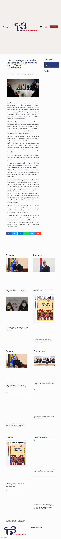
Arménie (11, 74)
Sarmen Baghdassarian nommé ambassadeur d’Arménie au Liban (43, 289)
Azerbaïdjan (17, 74)
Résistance (48, 64)
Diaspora (37, 254)
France (9, 436)
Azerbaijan (39, 351)
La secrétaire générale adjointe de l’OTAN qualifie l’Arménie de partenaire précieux (44, 470)
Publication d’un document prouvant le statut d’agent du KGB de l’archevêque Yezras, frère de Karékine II (17, 329)
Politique (24, 74)
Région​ (9, 351)
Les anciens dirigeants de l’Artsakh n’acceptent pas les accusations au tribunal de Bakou (44, 383)
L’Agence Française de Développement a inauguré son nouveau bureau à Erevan (15, 520)
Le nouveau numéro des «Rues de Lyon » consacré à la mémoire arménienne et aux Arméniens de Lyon (43, 341)
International (40, 436)
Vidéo (47, 70)
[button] (41, 27)
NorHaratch (4, 537)
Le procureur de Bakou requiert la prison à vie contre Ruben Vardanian (44, 417)
